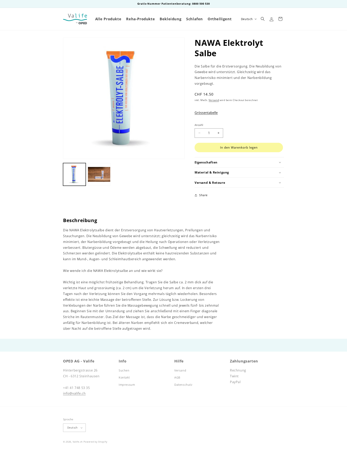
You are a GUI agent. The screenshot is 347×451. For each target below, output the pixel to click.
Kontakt (124, 377)
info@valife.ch (74, 393)
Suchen (124, 370)
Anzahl (199, 125)
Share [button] (203, 195)
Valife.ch (78, 441)
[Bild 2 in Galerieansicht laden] (99, 174)
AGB (177, 377)
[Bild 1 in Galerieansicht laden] (74, 174)
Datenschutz (183, 385)
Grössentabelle (206, 112)
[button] (262, 18)
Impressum (127, 385)
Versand (214, 100)
